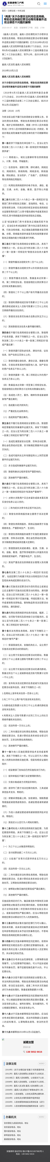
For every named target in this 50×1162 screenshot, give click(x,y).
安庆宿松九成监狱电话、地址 (16, 1123)
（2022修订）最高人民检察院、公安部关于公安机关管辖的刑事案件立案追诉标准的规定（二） (25, 1078)
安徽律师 (10, 1151)
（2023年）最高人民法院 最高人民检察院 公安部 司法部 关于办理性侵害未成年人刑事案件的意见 (25, 1086)
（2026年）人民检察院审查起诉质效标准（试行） (25, 1102)
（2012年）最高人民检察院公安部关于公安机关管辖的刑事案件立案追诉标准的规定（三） (25, 1074)
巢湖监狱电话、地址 (12, 1139)
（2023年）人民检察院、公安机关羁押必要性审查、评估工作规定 (25, 1094)
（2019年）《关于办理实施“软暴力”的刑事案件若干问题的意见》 (25, 1070)
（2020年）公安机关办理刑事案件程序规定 (22, 1098)
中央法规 (21, 11)
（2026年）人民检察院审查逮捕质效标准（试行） (25, 1106)
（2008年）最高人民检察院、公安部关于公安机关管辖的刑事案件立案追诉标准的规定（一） (25, 1082)
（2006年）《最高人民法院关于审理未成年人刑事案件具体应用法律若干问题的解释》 (25, 1090)
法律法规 (11, 11)
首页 (4, 11)
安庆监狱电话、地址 (12, 1127)
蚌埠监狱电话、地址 (12, 1135)
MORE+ (42, 1064)
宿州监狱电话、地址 (12, 1131)
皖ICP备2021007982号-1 (33, 1151)
